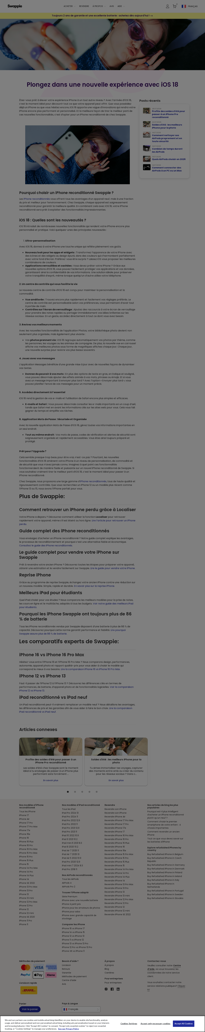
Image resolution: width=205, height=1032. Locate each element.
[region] (102, 1024)
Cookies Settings (129, 1023)
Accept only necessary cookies (155, 1024)
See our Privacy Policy (68, 1029)
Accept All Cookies (184, 1023)
